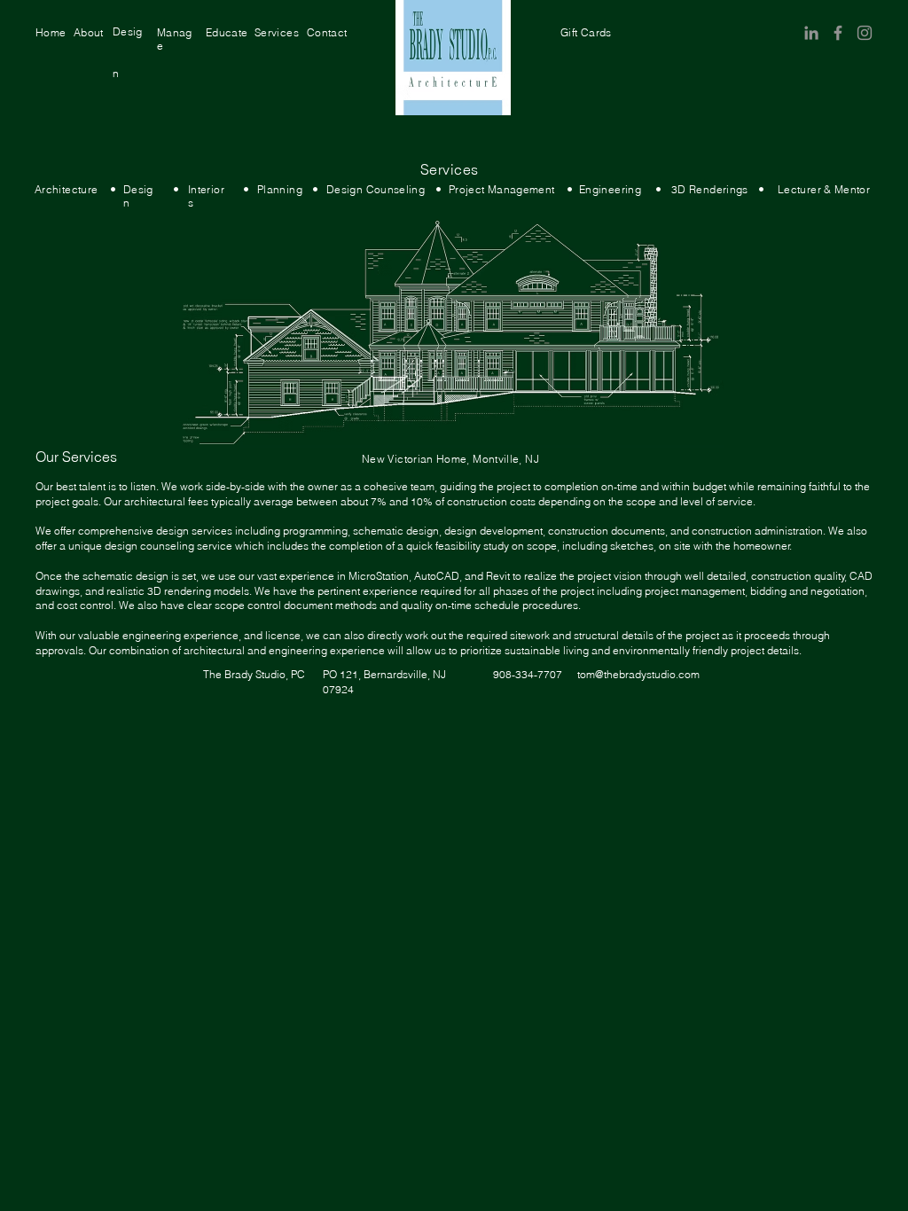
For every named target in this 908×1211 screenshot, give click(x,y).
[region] (51, 32)
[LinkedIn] (811, 33)
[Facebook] (838, 33)
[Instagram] (864, 33)
